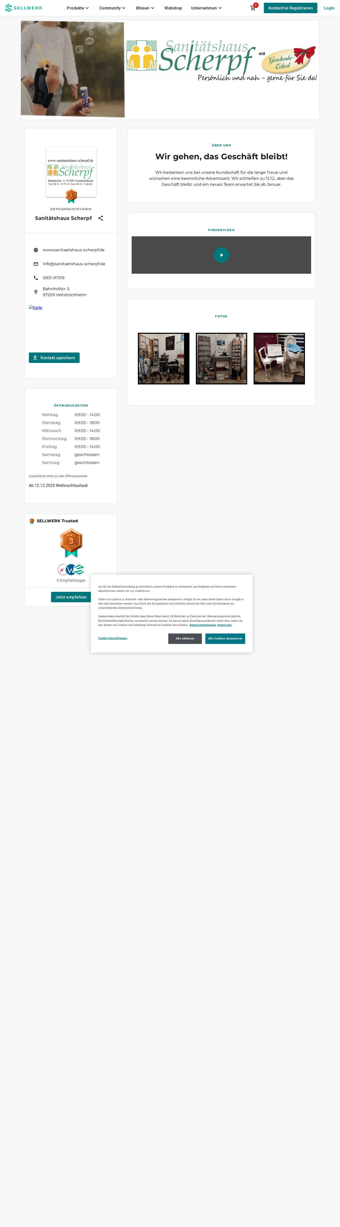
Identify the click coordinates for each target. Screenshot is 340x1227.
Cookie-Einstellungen (112, 638)
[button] (71, 597)
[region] (172, 613)
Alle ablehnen (185, 638)
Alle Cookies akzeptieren (225, 638)
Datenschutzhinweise (203, 625)
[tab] (78, 8)
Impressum (225, 625)
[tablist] (144, 8)
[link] (71, 250)
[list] (71, 271)
